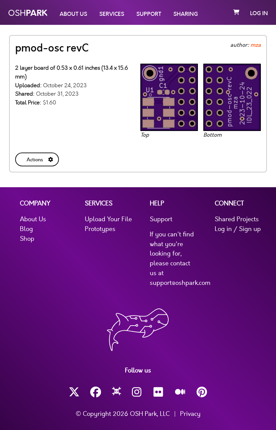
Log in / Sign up (238, 229)
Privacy (190, 414)
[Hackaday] (117, 392)
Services (111, 14)
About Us (73, 14)
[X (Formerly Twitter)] (74, 392)
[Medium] (180, 392)
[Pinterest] (202, 392)
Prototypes (100, 229)
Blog (26, 229)
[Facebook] (95, 392)
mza (255, 45)
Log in (259, 13)
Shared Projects (237, 219)
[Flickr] (158, 392)
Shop (27, 239)
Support (148, 14)
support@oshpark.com (180, 283)
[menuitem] (37, 158)
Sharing (185, 14)
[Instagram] (137, 392)
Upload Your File (108, 219)
